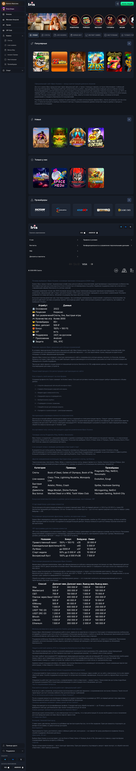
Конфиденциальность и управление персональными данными (106, 245)
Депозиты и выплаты (37, 256)
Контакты (32, 245)
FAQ (30, 251)
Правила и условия (90, 240)
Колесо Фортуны (12, 3)
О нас (31, 240)
